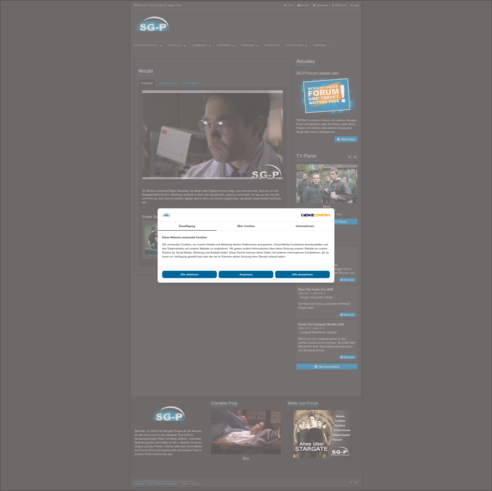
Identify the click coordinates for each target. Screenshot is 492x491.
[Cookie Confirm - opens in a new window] (315, 215)
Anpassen (246, 274)
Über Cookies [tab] (246, 226)
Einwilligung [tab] (187, 226)
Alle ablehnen (189, 274)
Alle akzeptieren (302, 274)
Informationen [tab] (305, 226)
